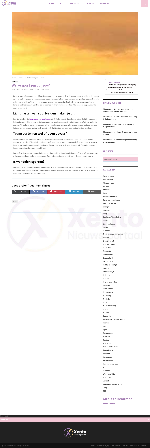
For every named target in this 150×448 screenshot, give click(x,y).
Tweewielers (108, 350)
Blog (105, 214)
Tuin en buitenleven (110, 347)
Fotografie (107, 251)
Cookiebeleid (103, 3)
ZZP (104, 391)
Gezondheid (108, 258)
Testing (106, 340)
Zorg (105, 388)
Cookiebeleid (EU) (103, 446)
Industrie (106, 275)
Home (51, 3)
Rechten (106, 323)
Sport (105, 330)
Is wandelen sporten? (115, 90)
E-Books (106, 231)
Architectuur (108, 186)
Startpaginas (108, 333)
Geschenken (108, 255)
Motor (105, 309)
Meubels (106, 299)
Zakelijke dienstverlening (112, 384)
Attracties (107, 190)
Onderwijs (107, 316)
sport (15, 201)
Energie (106, 238)
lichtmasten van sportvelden (40, 119)
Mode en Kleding (109, 306)
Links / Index (108, 289)
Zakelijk (106, 381)
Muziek (106, 313)
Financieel (107, 248)
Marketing (107, 296)
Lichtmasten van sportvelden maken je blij (122, 84)
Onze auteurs (115, 446)
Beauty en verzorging (111, 203)
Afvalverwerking (109, 179)
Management (108, 292)
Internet (106, 278)
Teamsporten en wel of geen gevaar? (120, 87)
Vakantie (106, 354)
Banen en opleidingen (111, 200)
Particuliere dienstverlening (114, 319)
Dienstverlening (109, 224)
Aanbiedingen (108, 176)
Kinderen (106, 285)
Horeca (106, 268)
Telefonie (106, 336)
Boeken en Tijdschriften (112, 217)
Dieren (105, 227)
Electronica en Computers (113, 234)
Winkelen (106, 371)
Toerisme (107, 343)
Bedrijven (15, 81)
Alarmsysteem (108, 183)
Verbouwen (107, 357)
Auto (105, 193)
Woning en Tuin (109, 374)
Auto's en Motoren (110, 197)
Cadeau (106, 220)
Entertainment (108, 241)
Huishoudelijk (108, 272)
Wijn (104, 367)
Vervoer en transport (111, 364)
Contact (62, 3)
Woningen (107, 377)
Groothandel (108, 261)
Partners (74, 3)
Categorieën (4, 416)
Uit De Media (88, 3)
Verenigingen (108, 360)
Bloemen (106, 210)
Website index (134, 446)
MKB (105, 302)
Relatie (105, 326)
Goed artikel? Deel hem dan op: (123, 92)
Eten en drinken (109, 244)
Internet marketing (110, 282)
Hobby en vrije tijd (110, 265)
